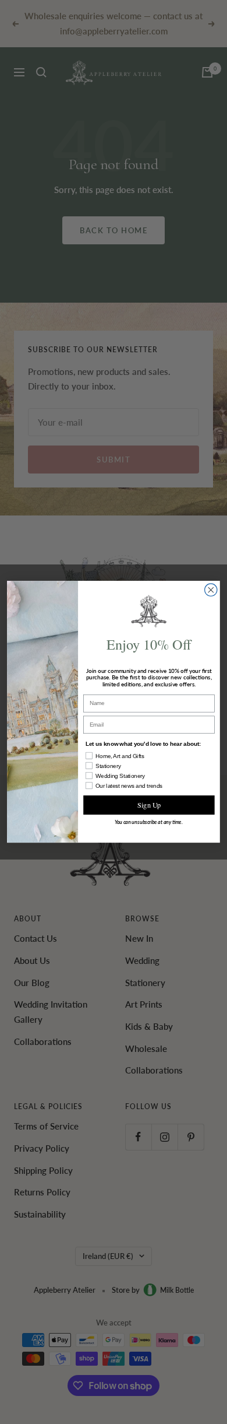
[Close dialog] (211, 590)
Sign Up (149, 805)
